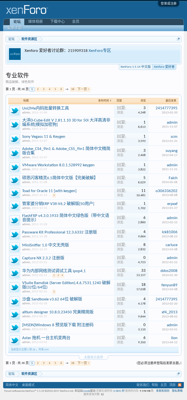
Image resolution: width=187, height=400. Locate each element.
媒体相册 (35, 22)
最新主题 (15, 28)
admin (26, 112)
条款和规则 (162, 391)
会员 (75, 22)
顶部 (172, 385)
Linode (86, 391)
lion (174, 338)
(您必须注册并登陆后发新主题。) (159, 363)
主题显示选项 (93, 357)
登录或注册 (169, 3)
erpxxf (172, 204)
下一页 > (83, 89)
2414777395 (167, 108)
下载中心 (57, 22)
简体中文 (12, 385)
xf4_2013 (170, 312)
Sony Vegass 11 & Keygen (43, 137)
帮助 (155, 385)
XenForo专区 (100, 51)
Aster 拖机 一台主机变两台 (46, 338)
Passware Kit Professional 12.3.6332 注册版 (59, 232)
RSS (179, 385)
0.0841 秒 (119, 391)
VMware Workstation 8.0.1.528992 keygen (58, 165)
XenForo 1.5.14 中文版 (136, 66)
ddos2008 (169, 271)
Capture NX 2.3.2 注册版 (43, 258)
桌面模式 (28, 385)
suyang (172, 151)
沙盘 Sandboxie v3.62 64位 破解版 (52, 299)
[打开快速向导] (178, 39)
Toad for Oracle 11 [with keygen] (49, 191)
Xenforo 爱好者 (164, 66)
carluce (172, 245)
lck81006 (170, 232)
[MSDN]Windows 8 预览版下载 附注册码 (58, 325)
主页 (163, 385)
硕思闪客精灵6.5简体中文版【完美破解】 (60, 178)
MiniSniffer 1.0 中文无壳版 (45, 245)
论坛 (17, 22)
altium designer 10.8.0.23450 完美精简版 (58, 312)
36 (73, 89)
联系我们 (143, 385)
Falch (173, 178)
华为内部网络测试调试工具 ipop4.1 (54, 271)
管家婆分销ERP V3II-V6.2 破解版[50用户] (58, 204)
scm (174, 137)
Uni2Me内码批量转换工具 (45, 108)
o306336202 (167, 191)
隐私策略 (177, 391)
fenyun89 (169, 285)
